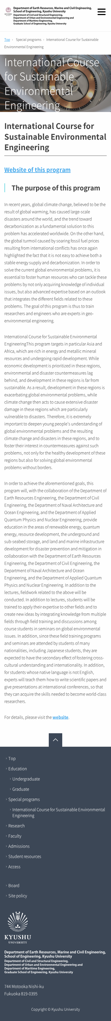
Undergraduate (26, 779)
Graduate (20, 789)
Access (14, 866)
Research (16, 826)
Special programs (24, 799)
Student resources (24, 856)
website (60, 717)
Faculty (14, 836)
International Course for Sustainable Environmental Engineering (58, 812)
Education (17, 768)
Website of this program (37, 169)
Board (13, 885)
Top (7, 39)
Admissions (19, 846)
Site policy (17, 896)
